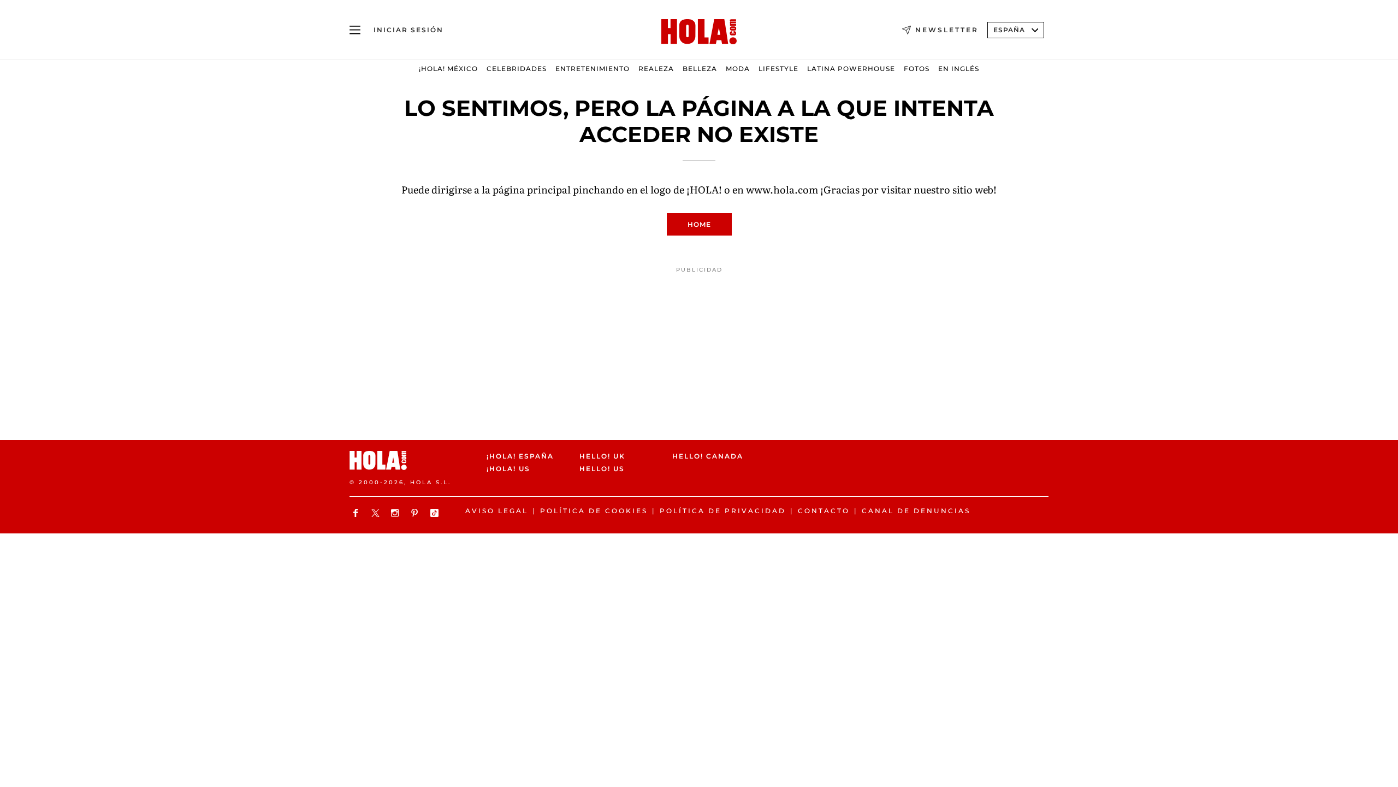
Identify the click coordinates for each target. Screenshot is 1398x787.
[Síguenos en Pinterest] (416, 513)
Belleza (700, 68)
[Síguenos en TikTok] (435, 513)
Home (699, 224)
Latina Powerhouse (851, 68)
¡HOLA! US (508, 469)
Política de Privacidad (723, 511)
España (1009, 30)
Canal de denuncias (916, 511)
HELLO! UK (602, 456)
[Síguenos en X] (376, 513)
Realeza (656, 68)
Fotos (916, 68)
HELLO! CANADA (707, 456)
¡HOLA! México (448, 68)
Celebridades (517, 68)
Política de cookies (594, 511)
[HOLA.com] (699, 32)
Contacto (824, 511)
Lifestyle (778, 68)
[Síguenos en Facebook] (357, 513)
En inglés (958, 68)
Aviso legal (496, 511)
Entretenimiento (592, 68)
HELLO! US (602, 469)
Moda (738, 68)
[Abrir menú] (355, 30)
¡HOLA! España (520, 456)
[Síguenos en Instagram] (396, 513)
